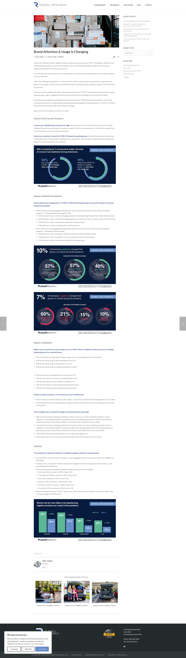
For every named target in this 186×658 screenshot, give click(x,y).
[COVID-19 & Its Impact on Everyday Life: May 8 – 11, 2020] (77, 592)
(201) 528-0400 (128, 74)
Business (61, 57)
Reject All (28, 649)
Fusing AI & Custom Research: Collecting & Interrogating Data (137, 35)
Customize (14, 649)
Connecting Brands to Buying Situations (136, 21)
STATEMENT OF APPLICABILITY (118, 655)
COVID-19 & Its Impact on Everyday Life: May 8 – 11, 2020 (77, 605)
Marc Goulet (39, 57)
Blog (139, 5)
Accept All (42, 649)
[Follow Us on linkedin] (124, 646)
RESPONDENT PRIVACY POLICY (95, 655)
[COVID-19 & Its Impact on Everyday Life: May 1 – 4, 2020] (105, 592)
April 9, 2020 (52, 57)
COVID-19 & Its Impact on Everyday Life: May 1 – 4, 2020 (105, 605)
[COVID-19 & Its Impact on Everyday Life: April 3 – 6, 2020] (76, 31)
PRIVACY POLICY (76, 655)
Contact (148, 5)
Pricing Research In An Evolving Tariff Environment (135, 30)
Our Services (114, 5)
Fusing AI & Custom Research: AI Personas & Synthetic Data (134, 25)
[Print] (114, 56)
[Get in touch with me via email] (44, 568)
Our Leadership (99, 5)
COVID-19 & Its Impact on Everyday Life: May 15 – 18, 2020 (49, 605)
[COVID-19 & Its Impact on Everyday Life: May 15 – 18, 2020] (48, 592)
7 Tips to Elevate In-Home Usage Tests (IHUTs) (136, 40)
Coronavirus (38, 553)
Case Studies (128, 5)
